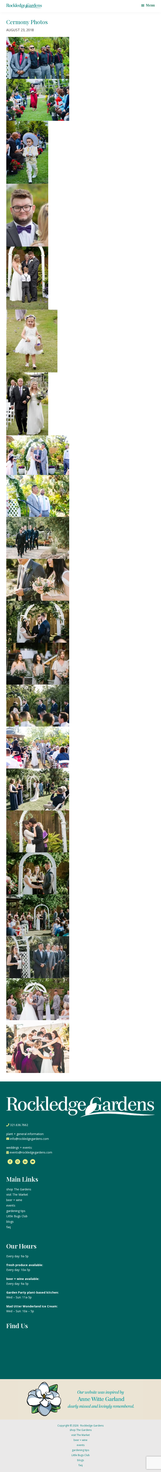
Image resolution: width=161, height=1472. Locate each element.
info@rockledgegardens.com (29, 1139)
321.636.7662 (19, 1125)
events (10, 1205)
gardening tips (15, 1211)
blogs (10, 1222)
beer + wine (14, 1200)
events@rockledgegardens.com (31, 1152)
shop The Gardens (18, 1189)
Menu (150, 5)
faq (8, 1227)
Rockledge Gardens (92, 1425)
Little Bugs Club (16, 1216)
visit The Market (17, 1194)
